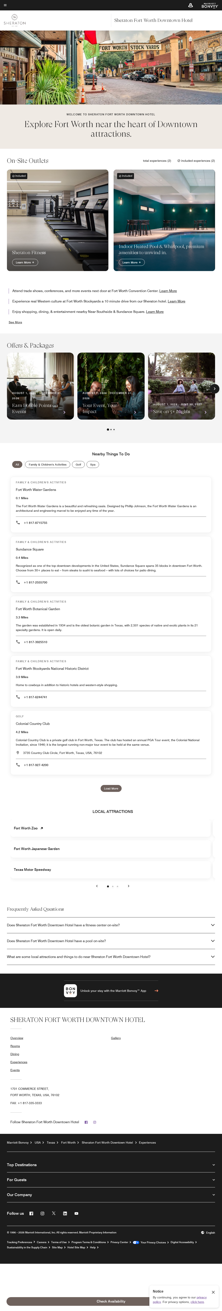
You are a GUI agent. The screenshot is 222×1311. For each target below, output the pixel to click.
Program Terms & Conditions (89, 1242)
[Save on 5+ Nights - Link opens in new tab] (181, 386)
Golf (78, 464)
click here (197, 1302)
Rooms (15, 1046)
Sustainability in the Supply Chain (27, 1247)
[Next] (214, 389)
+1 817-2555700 (35, 582)
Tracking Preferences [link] (19, 1242)
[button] (190, 5)
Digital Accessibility (182, 1242)
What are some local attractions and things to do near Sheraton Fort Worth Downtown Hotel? (78, 957)
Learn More (24, 262)
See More (15, 322)
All (17, 464)
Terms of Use (59, 1242)
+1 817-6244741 (35, 697)
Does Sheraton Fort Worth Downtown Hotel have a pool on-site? (56, 941)
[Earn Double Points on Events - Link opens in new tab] (40, 386)
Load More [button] (111, 788)
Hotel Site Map (76, 1247)
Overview (16, 1038)
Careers (41, 1242)
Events (15, 1070)
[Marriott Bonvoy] (208, 5)
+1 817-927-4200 (36, 765)
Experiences (18, 1062)
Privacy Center (119, 1242)
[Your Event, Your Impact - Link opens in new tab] (110, 386)
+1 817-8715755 (35, 523)
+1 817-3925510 (35, 642)
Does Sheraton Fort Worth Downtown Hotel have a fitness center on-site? (63, 925)
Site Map (57, 1247)
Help (93, 1247)
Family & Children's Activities (48, 464)
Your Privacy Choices (152, 1242)
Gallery (116, 1038)
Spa (92, 464)
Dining (14, 1054)
